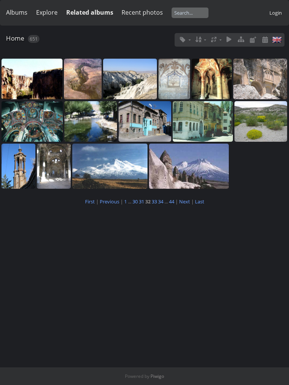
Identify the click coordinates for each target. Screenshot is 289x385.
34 (160, 201)
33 (154, 201)
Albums (16, 12)
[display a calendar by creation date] (264, 39)
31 (141, 201)
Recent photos (142, 12)
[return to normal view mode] (241, 39)
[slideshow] (229, 39)
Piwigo (157, 376)
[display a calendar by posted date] (252, 39)
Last (199, 201)
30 (135, 201)
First (90, 201)
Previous (109, 201)
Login (275, 12)
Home (15, 38)
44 (171, 201)
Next (184, 201)
